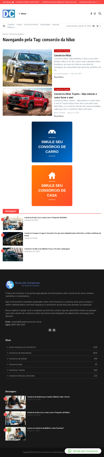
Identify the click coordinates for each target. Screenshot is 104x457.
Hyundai (55, 24)
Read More (59, 77)
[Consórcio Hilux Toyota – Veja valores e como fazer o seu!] (27, 102)
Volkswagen (45, 24)
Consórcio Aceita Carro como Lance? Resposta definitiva (45, 218)
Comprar (10, 24)
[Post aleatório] (93, 26)
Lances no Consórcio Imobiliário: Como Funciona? (45, 428)
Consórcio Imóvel (31, 24)
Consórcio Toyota (62, 51)
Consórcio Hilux (62, 55)
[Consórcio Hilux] (27, 68)
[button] (83, 451)
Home (5, 34)
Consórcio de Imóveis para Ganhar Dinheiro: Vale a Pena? (48, 397)
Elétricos (10, 27)
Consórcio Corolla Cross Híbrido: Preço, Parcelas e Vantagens (47, 249)
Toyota (19, 24)
